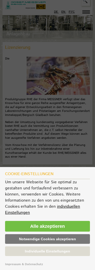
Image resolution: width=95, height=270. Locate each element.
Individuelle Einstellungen (47, 251)
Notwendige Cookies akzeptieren (47, 239)
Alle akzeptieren (47, 226)
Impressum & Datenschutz (24, 264)
